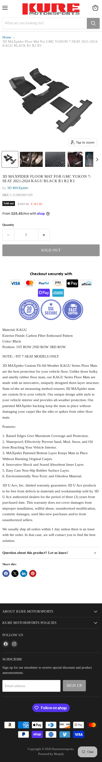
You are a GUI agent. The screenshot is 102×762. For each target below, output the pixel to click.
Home (6, 37)
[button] (10, 159)
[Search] (93, 23)
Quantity (8, 225)
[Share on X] (15, 573)
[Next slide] (97, 159)
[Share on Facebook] (5, 573)
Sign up (74, 686)
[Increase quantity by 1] (44, 235)
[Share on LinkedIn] (23, 573)
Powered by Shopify (51, 754)
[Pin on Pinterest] (32, 573)
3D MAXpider (17, 188)
